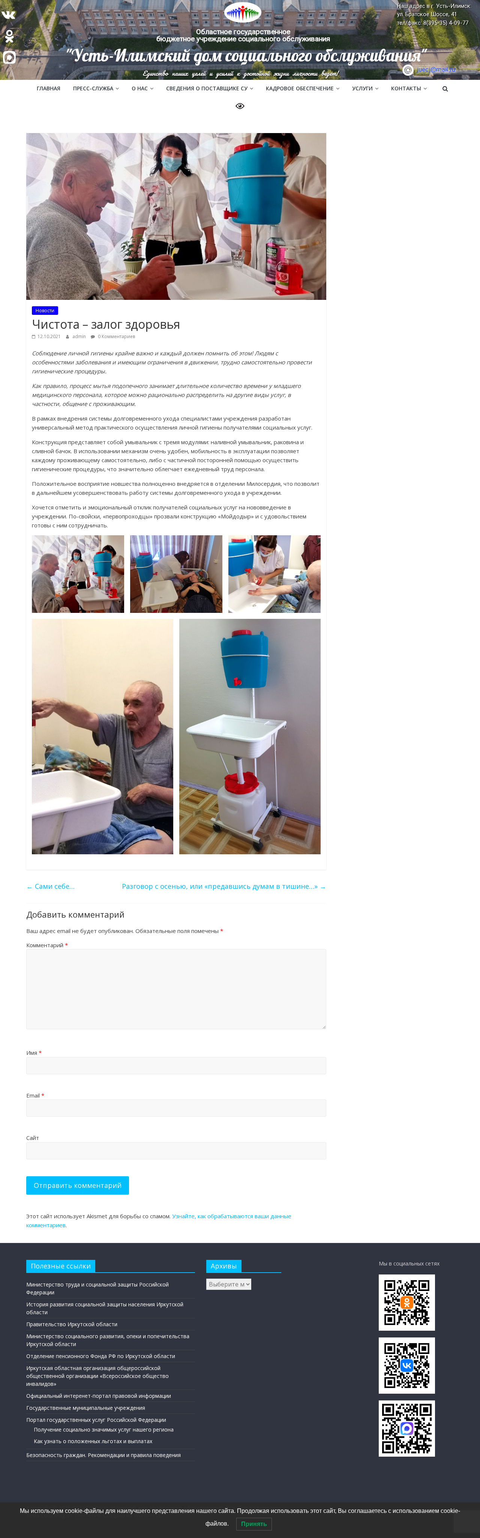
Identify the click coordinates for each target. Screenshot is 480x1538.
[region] (240, 40)
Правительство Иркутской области (71, 1324)
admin (79, 336)
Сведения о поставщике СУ (207, 88)
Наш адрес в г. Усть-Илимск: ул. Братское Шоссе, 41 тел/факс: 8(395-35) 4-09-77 (434, 14)
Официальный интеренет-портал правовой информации (98, 1395)
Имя (34, 1052)
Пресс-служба (93, 88)
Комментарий (47, 945)
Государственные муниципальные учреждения (85, 1407)
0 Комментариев (116, 336)
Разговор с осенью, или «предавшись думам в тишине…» (224, 886)
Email (35, 1095)
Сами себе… (50, 886)
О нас (140, 88)
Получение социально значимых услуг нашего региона (104, 1429)
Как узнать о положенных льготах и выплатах (93, 1441)
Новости (45, 310)
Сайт (32, 1137)
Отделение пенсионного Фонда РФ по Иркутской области (100, 1356)
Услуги (362, 88)
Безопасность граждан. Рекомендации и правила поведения (103, 1455)
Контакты (406, 88)
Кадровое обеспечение (300, 88)
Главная (48, 88)
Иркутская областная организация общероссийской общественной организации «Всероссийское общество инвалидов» (97, 1375)
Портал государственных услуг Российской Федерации (96, 1419)
